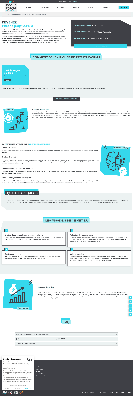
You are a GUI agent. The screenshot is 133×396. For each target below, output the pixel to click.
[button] (4, 393)
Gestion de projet (27, 14)
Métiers (18, 14)
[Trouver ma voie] (130, 306)
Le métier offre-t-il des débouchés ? (26, 343)
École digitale (11, 14)
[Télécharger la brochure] (130, 297)
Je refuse (7, 388)
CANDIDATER (123, 7)
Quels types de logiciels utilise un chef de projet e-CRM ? (32, 334)
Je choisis (17, 388)
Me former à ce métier (100, 46)
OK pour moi (28, 388)
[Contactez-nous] (130, 314)
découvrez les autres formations (66, 98)
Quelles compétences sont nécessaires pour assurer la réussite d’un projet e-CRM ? (40, 339)
